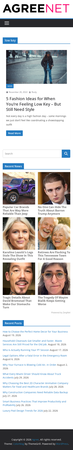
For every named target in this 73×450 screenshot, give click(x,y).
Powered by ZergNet (60, 312)
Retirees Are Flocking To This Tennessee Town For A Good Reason (54, 255)
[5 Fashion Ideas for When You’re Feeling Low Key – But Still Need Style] (36, 67)
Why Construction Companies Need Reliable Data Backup (35, 392)
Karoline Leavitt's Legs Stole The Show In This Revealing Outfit (18, 255)
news (9, 86)
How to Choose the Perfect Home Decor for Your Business (35, 331)
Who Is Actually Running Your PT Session (26, 350)
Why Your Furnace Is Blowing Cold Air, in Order (29, 364)
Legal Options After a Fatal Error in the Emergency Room (35, 355)
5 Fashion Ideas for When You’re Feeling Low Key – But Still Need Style (33, 104)
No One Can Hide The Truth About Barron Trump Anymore (52, 210)
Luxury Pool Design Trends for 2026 (23, 410)
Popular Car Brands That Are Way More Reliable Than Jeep (16, 210)
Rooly (34, 92)
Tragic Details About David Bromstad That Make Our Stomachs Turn (17, 302)
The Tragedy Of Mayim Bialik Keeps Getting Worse (53, 301)
